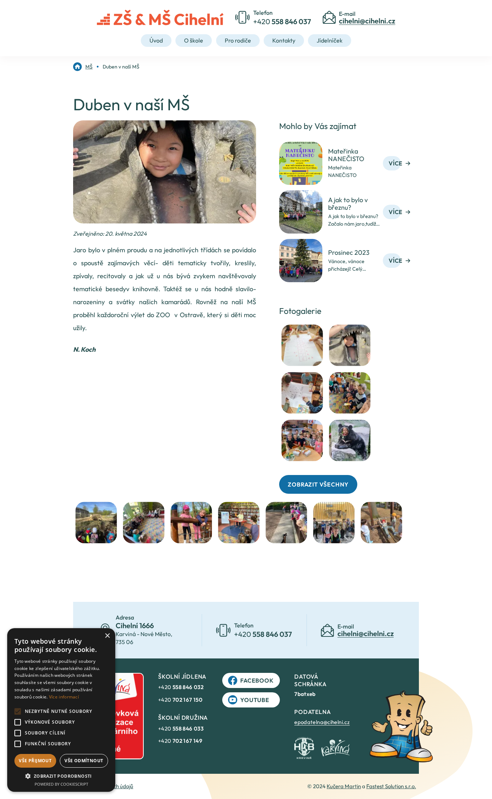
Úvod (156, 40)
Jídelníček (330, 40)
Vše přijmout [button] (35, 761)
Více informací (64, 697)
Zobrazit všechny (318, 484)
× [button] (107, 636)
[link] (83, 67)
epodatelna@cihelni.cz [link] (322, 722)
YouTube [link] (254, 699)
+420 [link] (180, 687)
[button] (61, 776)
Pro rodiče (238, 40)
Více (396, 163)
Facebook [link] (256, 680)
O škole (193, 40)
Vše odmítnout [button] (83, 761)
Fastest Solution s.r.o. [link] (391, 786)
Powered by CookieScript (61, 784)
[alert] (61, 710)
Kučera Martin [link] (344, 786)
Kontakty (283, 40)
